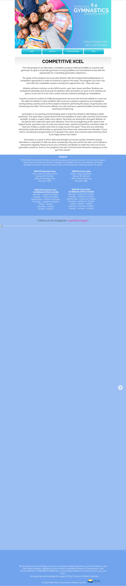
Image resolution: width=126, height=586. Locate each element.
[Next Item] (120, 387)
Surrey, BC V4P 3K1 (81, 176)
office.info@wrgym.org (45, 178)
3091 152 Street (84, 174)
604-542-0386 (44, 181)
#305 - (74, 174)
